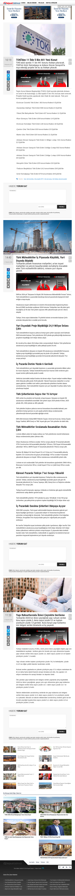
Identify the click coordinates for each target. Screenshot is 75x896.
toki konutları (30, 179)
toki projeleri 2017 (39, 179)
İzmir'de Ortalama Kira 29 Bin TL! (57, 882)
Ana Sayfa (31, 862)
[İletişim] (67, 6)
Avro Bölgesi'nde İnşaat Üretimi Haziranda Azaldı (36, 885)
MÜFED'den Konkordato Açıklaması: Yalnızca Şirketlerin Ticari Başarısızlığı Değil (36, 887)
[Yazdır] (8, 85)
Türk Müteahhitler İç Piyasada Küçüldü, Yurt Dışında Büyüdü (13, 880)
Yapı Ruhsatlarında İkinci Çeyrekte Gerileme (12, 882)
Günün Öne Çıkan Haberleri (10, 875)
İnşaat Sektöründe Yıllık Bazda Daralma (59, 889)
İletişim (43, 862)
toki (25, 179)
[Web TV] (61, 6)
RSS (48, 862)
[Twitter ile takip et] (63, 867)
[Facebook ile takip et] (59, 867)
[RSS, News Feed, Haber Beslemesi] (66, 867)
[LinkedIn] (8, 78)
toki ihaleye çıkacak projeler (59, 179)
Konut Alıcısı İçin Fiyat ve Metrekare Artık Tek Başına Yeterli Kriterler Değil (58, 885)
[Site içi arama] (70, 6)
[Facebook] (8, 72)
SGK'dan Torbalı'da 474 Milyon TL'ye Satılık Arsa (12, 887)
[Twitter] (8, 75)
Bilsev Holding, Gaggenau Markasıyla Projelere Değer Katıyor (58, 887)
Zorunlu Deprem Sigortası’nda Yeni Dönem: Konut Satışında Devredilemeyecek (37, 882)
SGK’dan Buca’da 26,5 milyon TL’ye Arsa (37, 889)
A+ (70, 60)
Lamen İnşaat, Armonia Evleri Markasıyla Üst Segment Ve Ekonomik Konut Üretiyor (36, 880)
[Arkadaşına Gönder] (8, 82)
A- (70, 63)
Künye (37, 862)
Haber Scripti (38, 868)
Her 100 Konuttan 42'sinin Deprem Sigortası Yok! (12, 885)
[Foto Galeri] (64, 6)
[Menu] (59, 6)
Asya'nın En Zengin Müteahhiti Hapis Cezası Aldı (12, 889)
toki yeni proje (48, 179)
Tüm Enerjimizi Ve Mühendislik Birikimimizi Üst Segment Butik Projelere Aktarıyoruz (59, 880)
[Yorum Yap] (8, 89)
